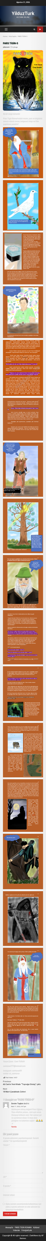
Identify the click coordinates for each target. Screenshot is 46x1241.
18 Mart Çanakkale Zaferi (14, 1090)
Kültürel (36, 1227)
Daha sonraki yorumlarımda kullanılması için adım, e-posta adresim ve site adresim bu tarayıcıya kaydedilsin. (23, 1207)
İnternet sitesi (8, 1195)
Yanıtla (14, 1127)
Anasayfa (9, 1227)
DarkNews (34, 1235)
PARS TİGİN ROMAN (23, 1227)
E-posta (7, 1186)
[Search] (34, 29)
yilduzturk (6, 47)
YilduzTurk (23, 13)
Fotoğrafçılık (26, 1230)
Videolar (16, 1230)
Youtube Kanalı (40, 29)
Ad (4, 1177)
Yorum (6, 1145)
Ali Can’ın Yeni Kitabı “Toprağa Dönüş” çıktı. (22, 1082)
